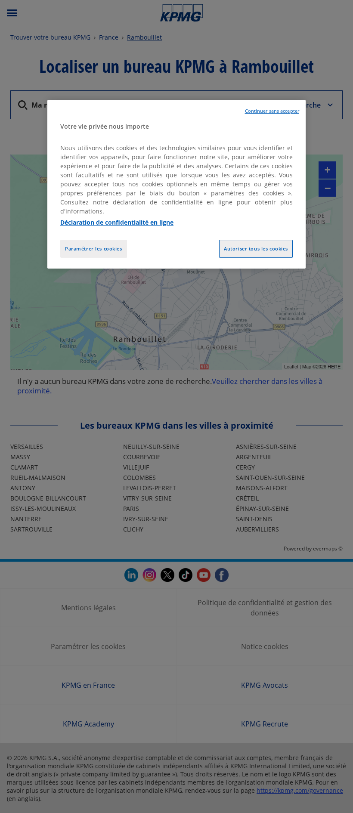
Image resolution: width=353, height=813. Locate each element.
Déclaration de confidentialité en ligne (116, 222)
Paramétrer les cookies (93, 248)
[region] (176, 184)
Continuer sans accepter (272, 111)
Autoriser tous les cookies (256, 248)
